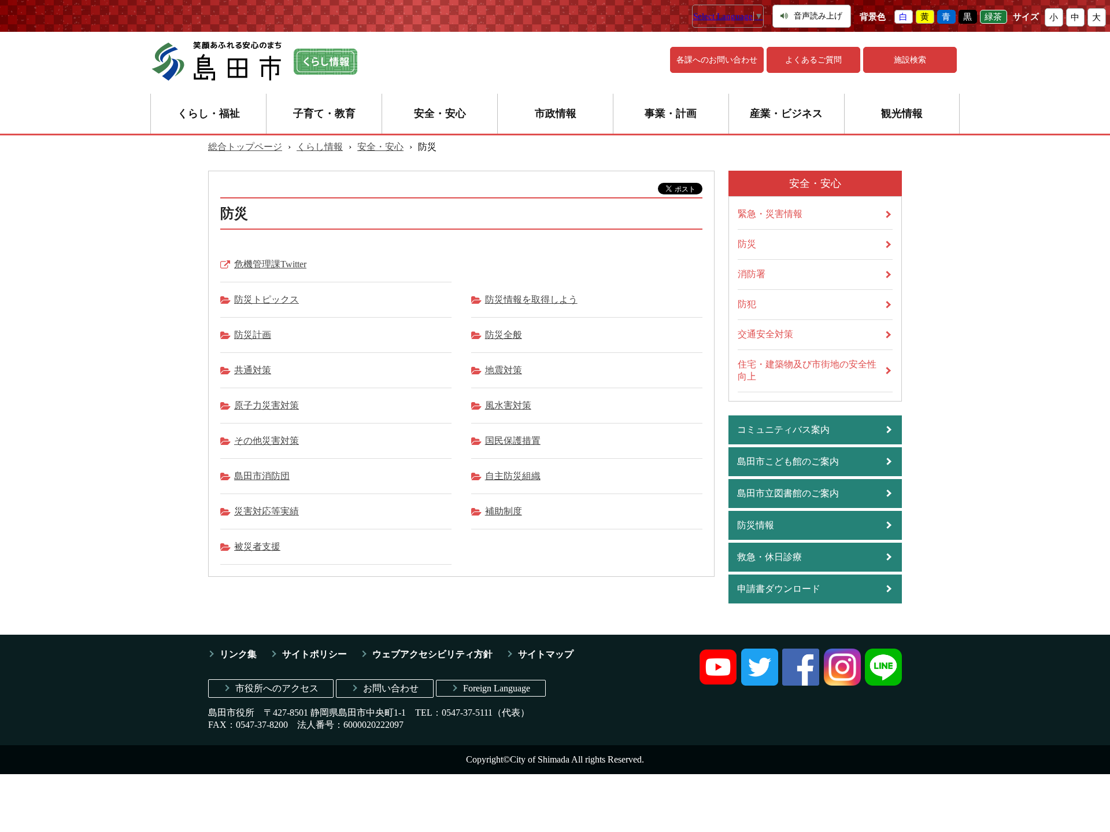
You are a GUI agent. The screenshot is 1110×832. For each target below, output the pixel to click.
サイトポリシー (314, 654)
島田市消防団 (262, 476)
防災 (747, 244)
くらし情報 (320, 147)
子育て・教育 (324, 113)
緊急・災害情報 (770, 214)
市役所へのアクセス (277, 688)
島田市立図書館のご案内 (788, 493)
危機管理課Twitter (270, 264)
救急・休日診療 (769, 557)
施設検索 (910, 60)
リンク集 (238, 654)
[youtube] (718, 682)
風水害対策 (508, 405)
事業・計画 (671, 113)
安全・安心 (440, 113)
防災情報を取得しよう (531, 299)
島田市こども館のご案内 (788, 461)
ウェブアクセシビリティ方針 (432, 654)
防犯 (747, 304)
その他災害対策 (266, 441)
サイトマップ (546, 654)
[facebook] (800, 682)
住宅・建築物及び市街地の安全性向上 (807, 370)
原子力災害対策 (266, 405)
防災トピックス (266, 299)
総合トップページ (245, 147)
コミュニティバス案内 (783, 430)
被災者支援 (257, 546)
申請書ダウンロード (778, 589)
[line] (883, 682)
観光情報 (902, 113)
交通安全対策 (765, 334)
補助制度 (503, 511)
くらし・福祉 (208, 113)
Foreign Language (496, 688)
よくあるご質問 (813, 60)
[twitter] (759, 682)
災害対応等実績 (266, 511)
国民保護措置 (513, 441)
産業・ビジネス (786, 113)
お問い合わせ (391, 688)
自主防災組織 (513, 476)
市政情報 (555, 113)
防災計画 (252, 335)
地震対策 (503, 370)
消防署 (751, 274)
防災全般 (503, 335)
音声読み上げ (818, 16)
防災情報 (755, 525)
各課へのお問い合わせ (716, 60)
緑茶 (993, 16)
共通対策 (252, 370)
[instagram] (842, 682)
